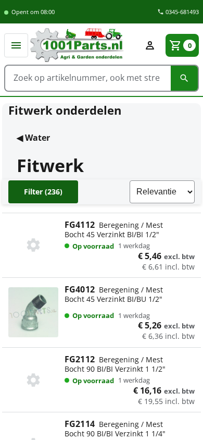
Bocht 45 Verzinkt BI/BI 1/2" (130, 234)
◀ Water (33, 137)
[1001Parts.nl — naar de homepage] (83, 45)
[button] (16, 45)
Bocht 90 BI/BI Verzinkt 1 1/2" (130, 369)
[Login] (149, 45)
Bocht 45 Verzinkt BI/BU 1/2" (130, 299)
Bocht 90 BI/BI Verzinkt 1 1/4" (130, 433)
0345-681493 (181, 12)
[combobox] (88, 78)
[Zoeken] (184, 78)
